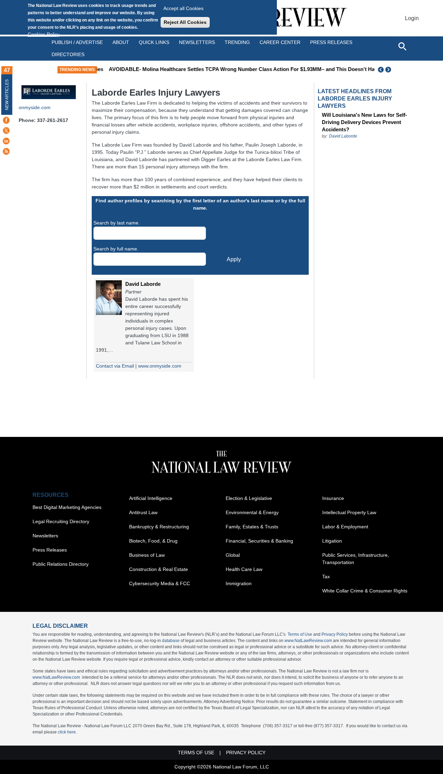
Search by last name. (116, 223)
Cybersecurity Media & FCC (159, 583)
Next (389, 69)
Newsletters (197, 42)
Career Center (280, 42)
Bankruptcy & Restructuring (159, 526)
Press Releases (50, 550)
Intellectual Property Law (349, 512)
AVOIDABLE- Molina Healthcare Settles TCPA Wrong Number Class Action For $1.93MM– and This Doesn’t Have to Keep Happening (261, 69)
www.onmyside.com (159, 366)
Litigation (332, 541)
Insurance (333, 498)
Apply (234, 259)
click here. (67, 732)
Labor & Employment (345, 526)
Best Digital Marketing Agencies (67, 507)
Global (233, 555)
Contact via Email (115, 366)
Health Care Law (244, 569)
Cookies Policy (44, 34)
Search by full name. (115, 249)
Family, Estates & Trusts (252, 526)
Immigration (239, 583)
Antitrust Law (143, 512)
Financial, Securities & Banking (259, 541)
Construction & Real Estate (158, 569)
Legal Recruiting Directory (61, 521)
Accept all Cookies (183, 8)
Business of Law (147, 555)
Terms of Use (300, 634)
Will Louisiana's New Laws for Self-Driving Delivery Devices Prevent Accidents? (364, 122)
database (171, 640)
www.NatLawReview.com (308, 640)
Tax (326, 576)
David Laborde (143, 284)
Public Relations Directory (61, 564)
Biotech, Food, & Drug (153, 541)
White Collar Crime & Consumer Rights (364, 590)
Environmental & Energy (252, 512)
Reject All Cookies (185, 22)
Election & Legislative (249, 498)
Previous (381, 69)
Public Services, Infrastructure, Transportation (355, 558)
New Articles (6, 94)
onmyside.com (35, 107)
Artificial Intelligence (150, 498)
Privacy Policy (335, 634)
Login (412, 18)
